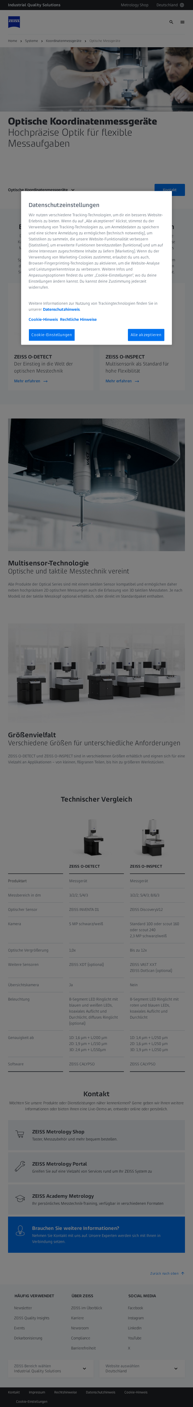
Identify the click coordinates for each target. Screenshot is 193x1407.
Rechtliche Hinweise (78, 319)
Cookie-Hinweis (43, 319)
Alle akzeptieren (146, 334)
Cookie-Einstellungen (51, 334)
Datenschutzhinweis (61, 309)
